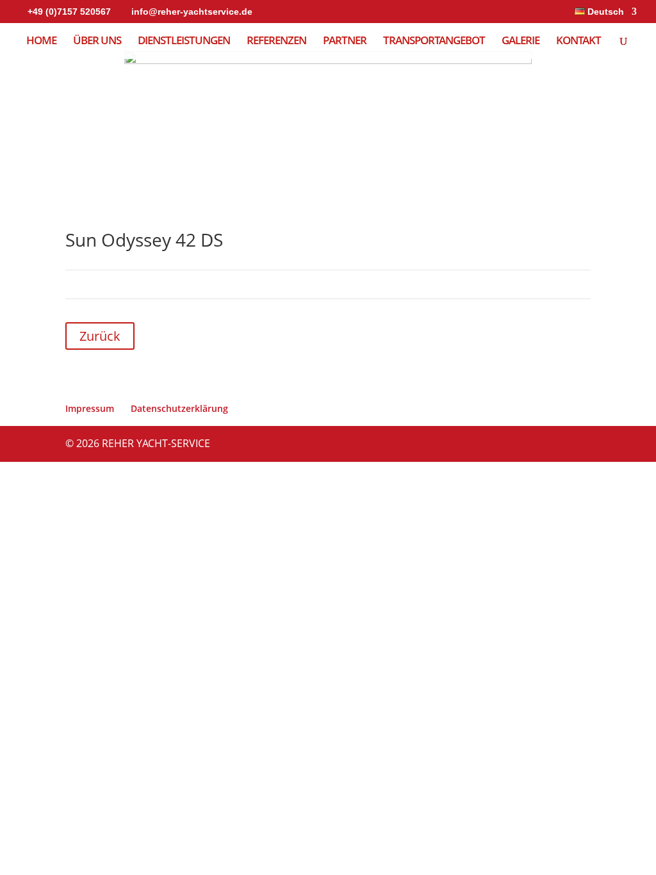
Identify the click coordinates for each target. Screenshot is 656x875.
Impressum (89, 408)
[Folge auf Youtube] (580, 335)
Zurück (99, 336)
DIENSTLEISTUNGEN (184, 41)
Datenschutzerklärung (179, 408)
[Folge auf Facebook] (555, 335)
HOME (41, 41)
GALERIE (520, 41)
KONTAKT (578, 41)
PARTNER (344, 41)
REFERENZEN (276, 41)
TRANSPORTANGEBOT (434, 41)
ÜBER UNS (97, 41)
